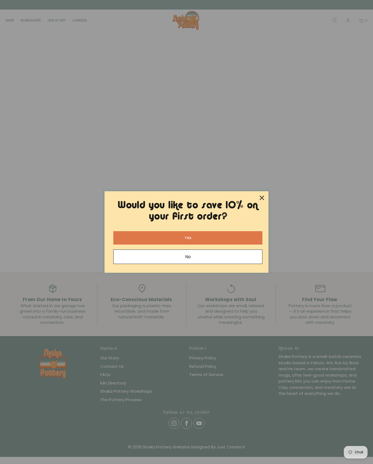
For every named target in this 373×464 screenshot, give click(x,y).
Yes (188, 237)
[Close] (261, 197)
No (188, 257)
